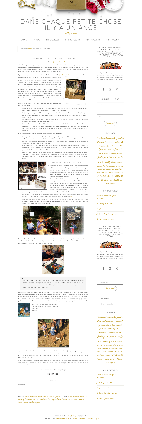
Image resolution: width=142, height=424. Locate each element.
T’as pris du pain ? (103, 209)
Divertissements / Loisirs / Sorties (36, 396)
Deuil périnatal (117, 146)
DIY (106, 153)
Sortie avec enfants (77, 399)
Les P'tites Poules (41, 399)
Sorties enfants (35, 402)
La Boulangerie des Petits (105, 203)
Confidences (109, 142)
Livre (50, 396)
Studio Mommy (71, 416)
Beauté (110, 138)
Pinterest (111, 172)
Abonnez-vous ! (110, 123)
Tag (109, 176)
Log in (97, 418)
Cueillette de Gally (65, 75)
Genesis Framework (78, 418)
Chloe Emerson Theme (62, 418)
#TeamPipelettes (102, 138)
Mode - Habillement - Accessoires (108, 169)
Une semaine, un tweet (107, 180)
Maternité (120, 166)
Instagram (103, 157)
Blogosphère (118, 138)
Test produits (56, 396)
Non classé (103, 172)
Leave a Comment (59, 62)
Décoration (111, 153)
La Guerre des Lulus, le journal (107, 214)
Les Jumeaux (108, 166)
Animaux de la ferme (75, 396)
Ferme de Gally (30, 399)
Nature (59, 399)
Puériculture (116, 172)
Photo (106, 172)
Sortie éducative (23, 402)
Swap (106, 176)
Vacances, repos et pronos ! (105, 219)
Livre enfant (52, 399)
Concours (101, 142)
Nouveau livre (66, 399)
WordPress (90, 418)
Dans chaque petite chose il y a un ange (71, 24)
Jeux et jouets (114, 157)
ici (71, 196)
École (113, 183)
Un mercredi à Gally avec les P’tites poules (53, 58)
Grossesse (118, 153)
